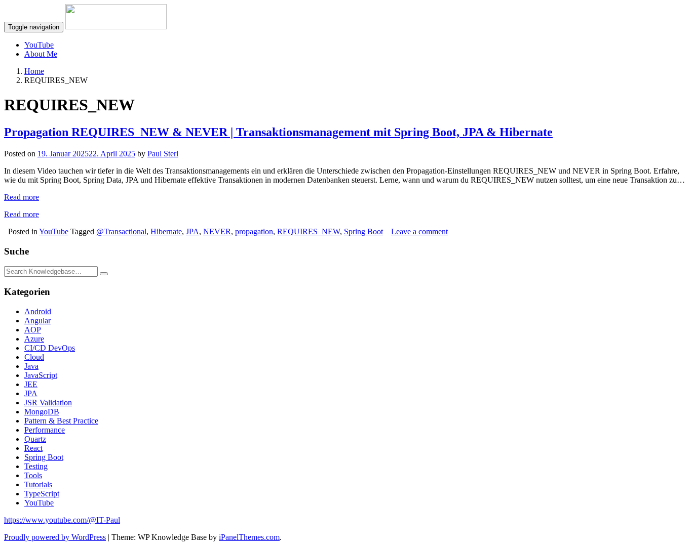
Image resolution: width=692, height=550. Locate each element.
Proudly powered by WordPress (55, 537)
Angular (37, 320)
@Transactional (121, 231)
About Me (40, 54)
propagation (254, 231)
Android (37, 311)
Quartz (35, 439)
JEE (30, 384)
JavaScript (40, 375)
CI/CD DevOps (49, 348)
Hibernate (166, 231)
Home (34, 71)
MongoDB (41, 411)
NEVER (217, 231)
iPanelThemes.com (249, 537)
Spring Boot (363, 231)
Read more (21, 197)
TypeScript (41, 493)
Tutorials (38, 484)
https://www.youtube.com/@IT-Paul (62, 520)
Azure (34, 338)
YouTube (39, 44)
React (33, 448)
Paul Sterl (162, 153)
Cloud (34, 357)
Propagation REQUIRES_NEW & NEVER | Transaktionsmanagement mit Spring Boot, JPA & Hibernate (278, 132)
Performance (44, 430)
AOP (32, 329)
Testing (36, 466)
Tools (33, 475)
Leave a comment (419, 231)
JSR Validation (48, 402)
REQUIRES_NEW (308, 231)
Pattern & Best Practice (61, 420)
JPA (192, 231)
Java (31, 366)
